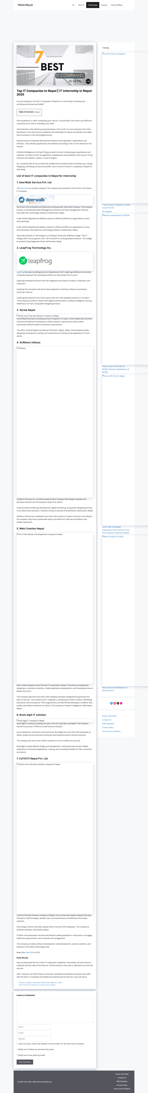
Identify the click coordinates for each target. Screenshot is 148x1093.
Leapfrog (20, 272)
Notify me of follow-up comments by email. (36, 1049)
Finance (104, 5)
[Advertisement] (74, 25)
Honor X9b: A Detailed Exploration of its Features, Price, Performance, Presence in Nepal (116, 530)
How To (81, 5)
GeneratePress (46, 1082)
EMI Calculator (108, 723)
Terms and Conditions (111, 731)
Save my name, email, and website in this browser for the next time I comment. (52, 1044)
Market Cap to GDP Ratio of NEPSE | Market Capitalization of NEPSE (115, 369)
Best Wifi (30, 952)
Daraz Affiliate (116, 5)
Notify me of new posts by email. (31, 1055)
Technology (92, 5)
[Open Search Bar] (127, 5)
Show (37, 112)
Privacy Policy (107, 727)
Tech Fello (25, 5)
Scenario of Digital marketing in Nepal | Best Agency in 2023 (40, 982)
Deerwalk (24, 188)
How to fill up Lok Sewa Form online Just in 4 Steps (37, 985)
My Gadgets (107, 211)
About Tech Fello (109, 716)
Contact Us (106, 720)
